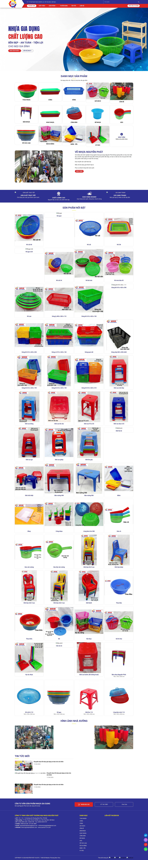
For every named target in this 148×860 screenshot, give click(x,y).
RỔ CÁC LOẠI (83, 843)
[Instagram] (122, 858)
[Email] (145, 844)
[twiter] (116, 858)
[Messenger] (145, 839)
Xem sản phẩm (14, 50)
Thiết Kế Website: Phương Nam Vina (50, 857)
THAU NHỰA (83, 818)
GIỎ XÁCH (82, 826)
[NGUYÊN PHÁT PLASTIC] (12, 4)
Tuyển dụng (64, 5)
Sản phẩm (52, 5)
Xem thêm (79, 171)
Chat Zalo (124, 804)
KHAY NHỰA (83, 833)
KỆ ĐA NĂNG (83, 845)
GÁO (81, 840)
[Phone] (145, 849)
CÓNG (81, 821)
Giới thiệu (42, 5)
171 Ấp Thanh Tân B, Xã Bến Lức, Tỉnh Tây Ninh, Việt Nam (42, 2)
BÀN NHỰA (83, 831)
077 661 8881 (104, 804)
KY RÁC (82, 850)
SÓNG (81, 823)
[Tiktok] (111, 858)
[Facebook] (130, 858)
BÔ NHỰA (82, 838)
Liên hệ (82, 5)
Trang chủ (31, 5)
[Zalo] (145, 835)
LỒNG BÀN (82, 835)
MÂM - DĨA (82, 848)
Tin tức (73, 5)
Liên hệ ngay (27, 50)
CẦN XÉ (82, 828)
